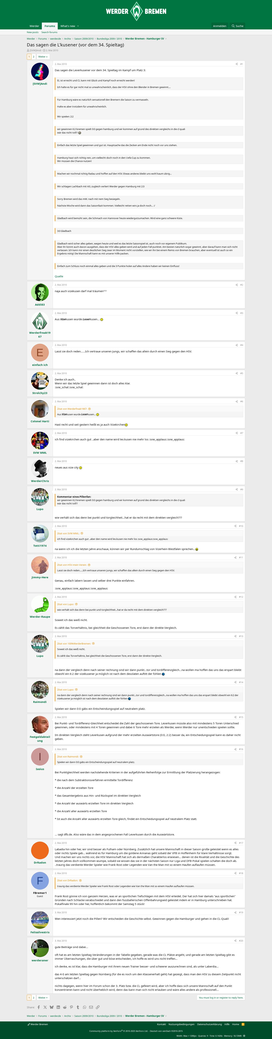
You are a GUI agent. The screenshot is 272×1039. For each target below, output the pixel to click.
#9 (241, 489)
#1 (241, 64)
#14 (241, 682)
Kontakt (161, 1024)
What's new (68, 26)
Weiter (42, 56)
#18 (241, 873)
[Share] (236, 64)
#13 (241, 636)
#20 (241, 940)
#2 (241, 284)
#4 (241, 345)
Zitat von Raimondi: (68, 756)
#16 (241, 749)
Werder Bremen (39, 1024)
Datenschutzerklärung (209, 1024)
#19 (241, 912)
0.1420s (218, 1035)
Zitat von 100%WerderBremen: (74, 643)
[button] (78, 26)
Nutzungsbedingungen (181, 1024)
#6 (241, 401)
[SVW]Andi (35, 50)
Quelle (59, 276)
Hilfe (226, 1024)
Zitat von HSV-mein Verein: (72, 564)
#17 (241, 843)
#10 (241, 526)
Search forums (49, 32)
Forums (50, 26)
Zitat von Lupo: (65, 604)
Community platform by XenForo (118, 1031)
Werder (34, 26)
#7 (241, 433)
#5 (241, 373)
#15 (241, 717)
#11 (241, 557)
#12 (241, 596)
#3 (241, 313)
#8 (241, 461)
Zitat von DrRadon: (67, 880)
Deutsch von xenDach (166, 1031)
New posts (32, 32)
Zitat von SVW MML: (68, 533)
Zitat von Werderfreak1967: (72, 408)
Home (235, 1024)
